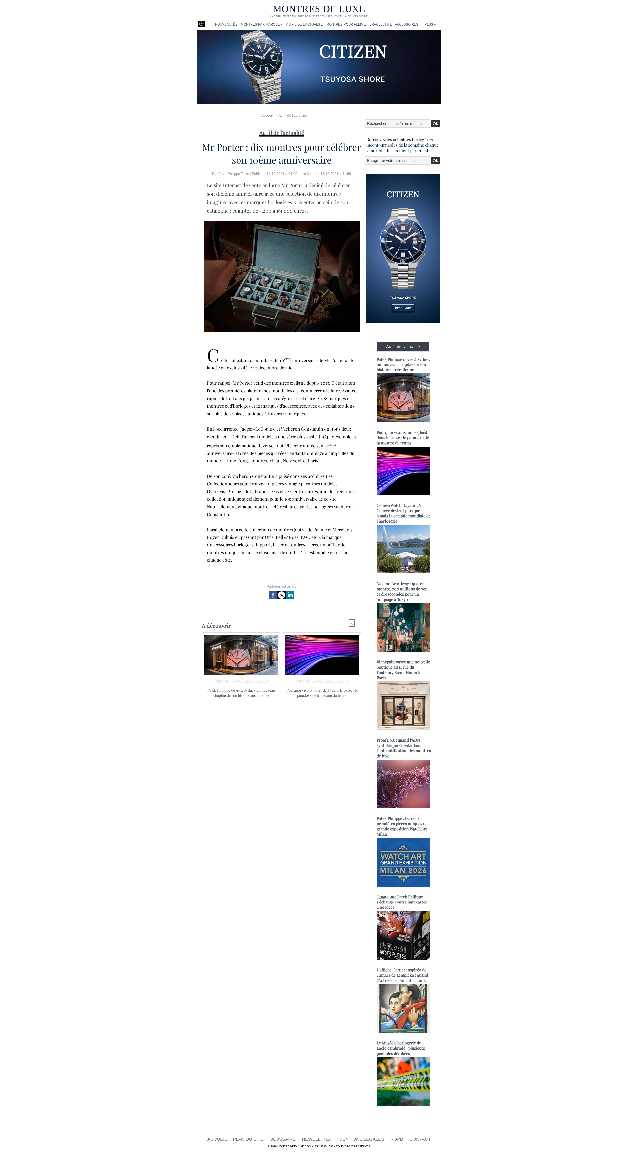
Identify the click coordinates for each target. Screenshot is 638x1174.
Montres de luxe (319, 8)
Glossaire (283, 1139)
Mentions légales (362, 1139)
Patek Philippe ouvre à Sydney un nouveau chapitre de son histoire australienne (241, 692)
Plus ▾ (430, 24)
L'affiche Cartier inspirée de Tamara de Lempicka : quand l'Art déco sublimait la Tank (402, 975)
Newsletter (318, 1139)
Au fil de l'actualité (304, 24)
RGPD (397, 1139)
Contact (420, 1139)
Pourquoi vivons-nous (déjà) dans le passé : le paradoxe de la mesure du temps (322, 692)
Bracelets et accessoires (393, 24)
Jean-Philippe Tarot (234, 174)
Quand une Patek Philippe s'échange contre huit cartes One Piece (402, 902)
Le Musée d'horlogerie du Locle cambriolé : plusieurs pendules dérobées (401, 1048)
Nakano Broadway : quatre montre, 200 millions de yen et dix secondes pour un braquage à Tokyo (402, 591)
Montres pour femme (346, 24)
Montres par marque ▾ (262, 24)
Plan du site (249, 1139)
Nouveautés (226, 24)
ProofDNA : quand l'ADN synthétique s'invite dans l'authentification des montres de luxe (404, 747)
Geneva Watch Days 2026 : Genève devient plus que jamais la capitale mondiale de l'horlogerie (404, 513)
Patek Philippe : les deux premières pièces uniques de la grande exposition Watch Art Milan (404, 826)
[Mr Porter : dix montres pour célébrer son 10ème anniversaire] (282, 222)
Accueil (267, 115)
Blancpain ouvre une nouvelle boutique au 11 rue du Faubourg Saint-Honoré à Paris (403, 669)
